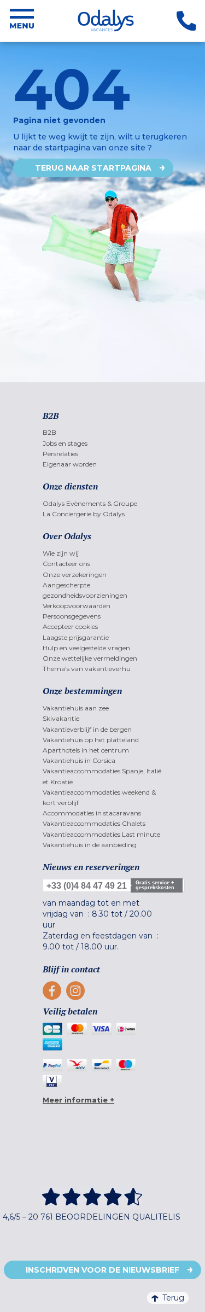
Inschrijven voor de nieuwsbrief (102, 1270)
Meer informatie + (78, 1099)
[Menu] (22, 21)
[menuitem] (102, 432)
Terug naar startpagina (93, 168)
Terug (173, 1298)
